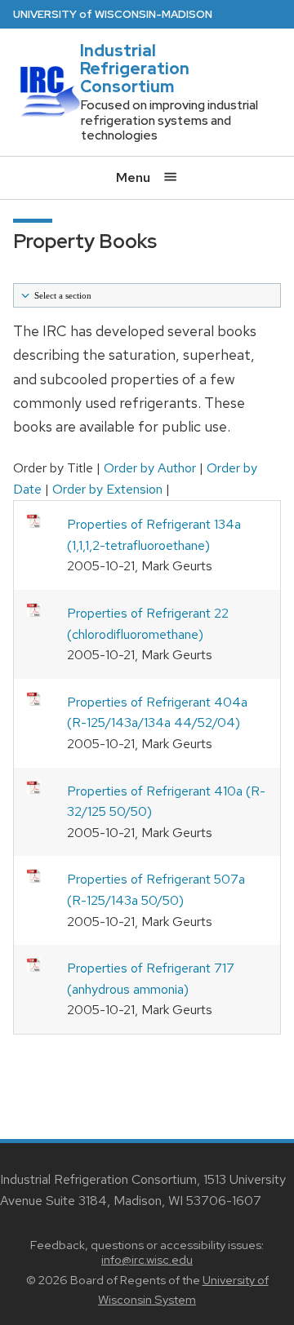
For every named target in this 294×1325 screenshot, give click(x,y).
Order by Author (150, 467)
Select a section (61, 295)
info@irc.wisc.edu (147, 1260)
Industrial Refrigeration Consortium (134, 68)
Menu (135, 177)
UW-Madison (112, 14)
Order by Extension (107, 489)
